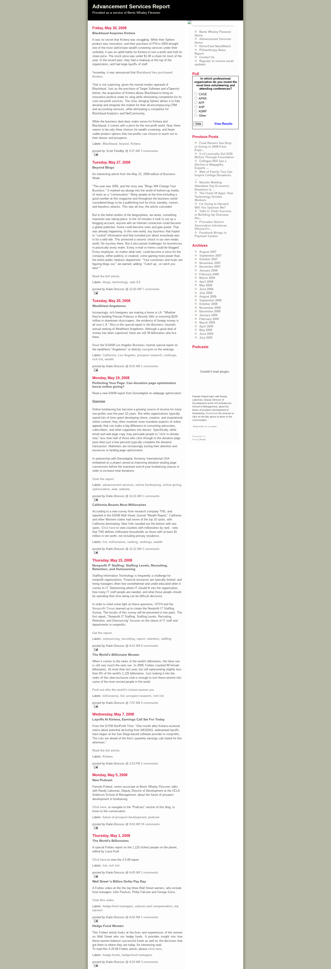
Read (95, 345)
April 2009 (206, 326)
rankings (170, 355)
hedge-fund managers (118, 906)
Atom (202, 439)
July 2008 (205, 293)
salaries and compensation (153, 906)
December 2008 (209, 311)
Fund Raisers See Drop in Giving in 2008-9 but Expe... (213, 146)
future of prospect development (124, 817)
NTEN (159, 604)
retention (153, 638)
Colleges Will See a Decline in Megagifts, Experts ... (210, 164)
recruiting (128, 638)
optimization (101, 489)
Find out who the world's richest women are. (123, 689)
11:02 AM (135, 289)
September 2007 (210, 255)
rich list (97, 359)
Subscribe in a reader (205, 426)
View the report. (103, 479)
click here (155, 949)
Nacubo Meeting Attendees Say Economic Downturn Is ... (212, 186)
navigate (148, 349)
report (141, 638)
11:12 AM (135, 549)
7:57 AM (134, 703)
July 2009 (205, 337)
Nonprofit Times (103, 608)
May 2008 (205, 285)
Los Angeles (126, 355)
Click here (108, 527)
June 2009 (206, 334)
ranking (132, 542)
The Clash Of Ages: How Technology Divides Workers (214, 196)
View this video (103, 900)
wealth (109, 359)
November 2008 (210, 307)
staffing (166, 638)
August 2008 (207, 296)
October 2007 (208, 259)
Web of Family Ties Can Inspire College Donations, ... (213, 175)
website (124, 489)
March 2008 (207, 278)
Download (211, 413)
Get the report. (102, 633)
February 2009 (209, 319)
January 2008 (208, 270)
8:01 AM (134, 366)
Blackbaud (110, 143)
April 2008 (206, 281)
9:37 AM (134, 151)
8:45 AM (134, 872)
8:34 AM (134, 962)
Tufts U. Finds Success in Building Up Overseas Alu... (213, 214)
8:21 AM (134, 645)
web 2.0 (135, 282)
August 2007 (207, 251)
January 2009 (208, 315)
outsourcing (111, 638)
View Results (223, 123)
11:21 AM (135, 496)
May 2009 (205, 330)
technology (120, 282)
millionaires (117, 542)
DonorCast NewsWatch (215, 46)
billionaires (110, 696)
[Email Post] (137, 154)
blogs (107, 282)
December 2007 (209, 266)
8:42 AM (134, 917)
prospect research (149, 355)
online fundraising (148, 485)
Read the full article (105, 276)
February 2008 (209, 274)
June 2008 (206, 289)
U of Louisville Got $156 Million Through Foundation (214, 155)
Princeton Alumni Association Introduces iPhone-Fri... (211, 225)
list (105, 542)
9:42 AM (134, 824)
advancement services (118, 485)
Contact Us (206, 57)
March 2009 (207, 322)
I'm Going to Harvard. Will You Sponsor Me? (212, 205)
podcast (153, 817)
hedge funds (111, 955)
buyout (124, 143)
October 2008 (208, 304)
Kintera (136, 143)
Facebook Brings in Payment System (211, 234)
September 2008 (210, 300)
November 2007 (210, 263)
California (109, 355)
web (114, 489)
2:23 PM (134, 763)
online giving (172, 485)
